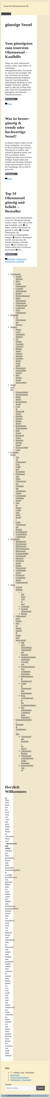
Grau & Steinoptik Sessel (20, 410)
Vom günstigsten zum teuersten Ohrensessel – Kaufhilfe (18, 50)
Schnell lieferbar (19, 588)
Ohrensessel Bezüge (26, 752)
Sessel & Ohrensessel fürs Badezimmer (26, 688)
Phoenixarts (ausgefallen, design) (21, 370)
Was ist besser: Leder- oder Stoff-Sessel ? (18, 511)
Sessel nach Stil (13, 387)
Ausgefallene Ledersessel (21, 535)
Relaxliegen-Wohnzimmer (21, 427)
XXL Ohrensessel (21, 311)
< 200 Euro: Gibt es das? (23, 598)
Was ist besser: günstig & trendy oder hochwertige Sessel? (17, 127)
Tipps (9, 104)
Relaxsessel (20, 551)
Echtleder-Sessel (14, 453)
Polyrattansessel (22, 549)
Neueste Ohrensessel (26, 610)
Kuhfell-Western (19, 417)
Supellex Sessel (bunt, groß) (19, 362)
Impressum (15, 1075)
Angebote (25, 606)
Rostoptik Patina (20, 436)
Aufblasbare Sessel (21, 571)
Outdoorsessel (22, 582)
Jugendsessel (21, 291)
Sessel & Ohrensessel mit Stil (16, 6)
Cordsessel (20, 308)
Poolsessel (20, 575)
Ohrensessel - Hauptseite (20, 1080)
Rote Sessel (18, 432)
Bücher (24, 614)
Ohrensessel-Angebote (14, 261)
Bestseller (11, 259)
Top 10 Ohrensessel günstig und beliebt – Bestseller (15, 202)
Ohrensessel (21, 259)
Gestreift (19, 288)
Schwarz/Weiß (22, 447)
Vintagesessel (21, 305)
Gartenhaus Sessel (20, 578)
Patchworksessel (23, 296)
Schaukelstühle (22, 553)
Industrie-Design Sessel (20, 442)
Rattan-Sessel (19, 422)
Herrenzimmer (22, 394)
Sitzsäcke (20, 558)
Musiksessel (21, 541)
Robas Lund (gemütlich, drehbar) (20, 333)
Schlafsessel (21, 556)
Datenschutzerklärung (19, 1077)
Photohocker (21, 546)
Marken (13, 327)
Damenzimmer (22, 392)
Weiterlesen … (11, 99)
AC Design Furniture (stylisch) (19, 342)
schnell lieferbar (19, 277)
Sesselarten (15, 539)
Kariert (19, 293)
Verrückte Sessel (20, 562)
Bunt (18, 281)
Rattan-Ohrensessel (21, 566)
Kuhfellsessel (21, 532)
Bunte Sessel (18, 398)
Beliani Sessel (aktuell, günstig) (19, 352)
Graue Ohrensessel (21, 285)
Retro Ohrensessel (21, 299)
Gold (18, 450)
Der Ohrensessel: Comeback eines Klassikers (26, 712)
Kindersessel (21, 544)
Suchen (8, 1084)
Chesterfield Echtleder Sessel (21, 498)
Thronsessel (21, 303)
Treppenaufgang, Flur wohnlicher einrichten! (28, 670)
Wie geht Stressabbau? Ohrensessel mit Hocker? (26, 648)
